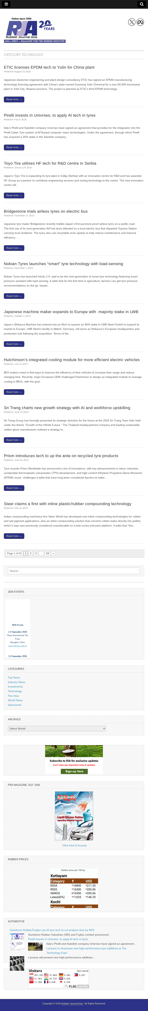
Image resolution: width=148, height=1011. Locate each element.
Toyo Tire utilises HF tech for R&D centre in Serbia (50, 163)
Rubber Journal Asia (72, 1003)
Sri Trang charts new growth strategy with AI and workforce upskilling (67, 407)
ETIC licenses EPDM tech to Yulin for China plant (49, 67)
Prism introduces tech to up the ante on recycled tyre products (61, 455)
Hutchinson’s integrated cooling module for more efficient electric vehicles (72, 359)
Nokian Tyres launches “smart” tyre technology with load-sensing (63, 263)
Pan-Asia (13, 695)
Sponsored (14, 704)
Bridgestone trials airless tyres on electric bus (46, 211)
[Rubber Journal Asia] (34, 27)
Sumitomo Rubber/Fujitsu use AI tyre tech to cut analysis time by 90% (52, 930)
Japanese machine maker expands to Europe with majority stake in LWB (71, 311)
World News (15, 700)
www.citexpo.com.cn (17, 642)
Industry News (16, 682)
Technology (15, 691)
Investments (15, 686)
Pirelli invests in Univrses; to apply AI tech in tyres (50, 115)
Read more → (14, 99)
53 (47, 553)
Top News (14, 677)
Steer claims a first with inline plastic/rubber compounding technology (67, 503)
